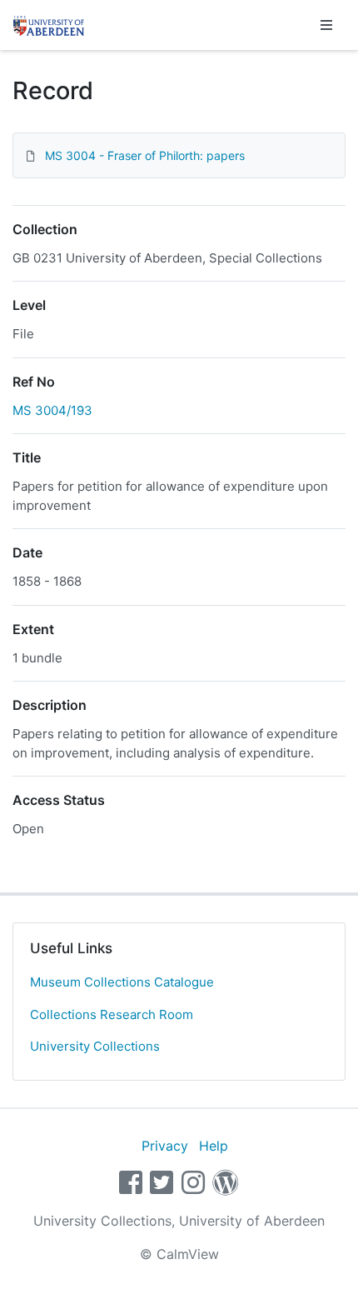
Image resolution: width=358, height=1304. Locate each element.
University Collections (95, 1046)
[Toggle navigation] (326, 25)
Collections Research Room (111, 1014)
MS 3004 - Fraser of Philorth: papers (145, 155)
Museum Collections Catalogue (122, 982)
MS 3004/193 (52, 410)
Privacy (165, 1145)
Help (213, 1145)
